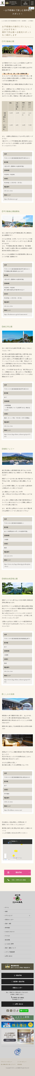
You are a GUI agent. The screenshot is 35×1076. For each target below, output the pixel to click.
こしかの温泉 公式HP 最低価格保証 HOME (10, 20)
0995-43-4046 (18, 998)
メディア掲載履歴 (10, 952)
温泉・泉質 (8, 923)
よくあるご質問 (9, 944)
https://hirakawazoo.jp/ (11, 199)
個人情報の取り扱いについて (8, 1064)
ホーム (7, 907)
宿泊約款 (20, 1064)
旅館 (6, 911)
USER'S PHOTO (10, 932)
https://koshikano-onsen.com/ (13, 810)
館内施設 (7, 927)
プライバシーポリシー (6, 1062)
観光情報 (24, 20)
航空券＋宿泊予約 (19, 982)
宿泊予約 (25, 4)
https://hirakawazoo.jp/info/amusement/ (15, 314)
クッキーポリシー (22, 1062)
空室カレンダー (9, 919)
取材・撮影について (10, 948)
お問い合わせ (8, 956)
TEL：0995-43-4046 (19, 880)
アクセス (7, 936)
